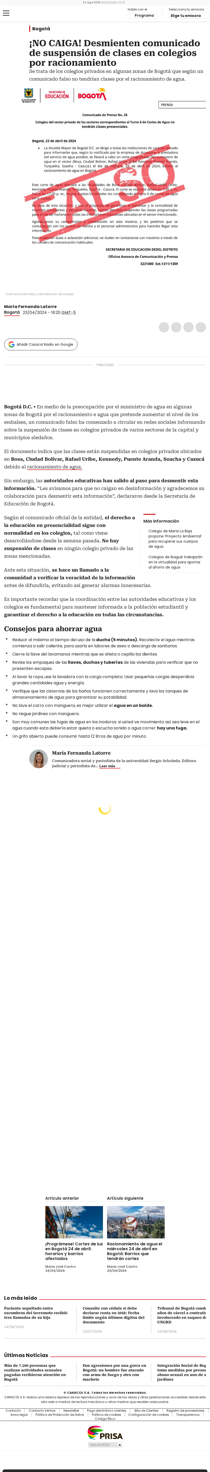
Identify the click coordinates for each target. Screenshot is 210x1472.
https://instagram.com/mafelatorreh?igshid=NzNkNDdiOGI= (66, 306)
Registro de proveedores (185, 1411)
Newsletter (71, 1411)
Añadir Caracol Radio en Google (45, 344)
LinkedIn (188, 327)
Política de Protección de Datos (60, 1415)
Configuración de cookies (148, 1415)
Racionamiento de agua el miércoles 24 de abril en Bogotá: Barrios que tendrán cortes (134, 1251)
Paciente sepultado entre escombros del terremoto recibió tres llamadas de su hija (35, 1313)
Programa (144, 15)
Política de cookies (106, 1415)
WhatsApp (201, 327)
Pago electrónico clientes (106, 1411)
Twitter (176, 327)
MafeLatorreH (60, 306)
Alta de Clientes (146, 1411)
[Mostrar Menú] (6, 13)
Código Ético (105, 1419)
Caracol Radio (24, 13)
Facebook (164, 327)
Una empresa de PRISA (105, 1432)
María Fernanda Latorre (30, 307)
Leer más (107, 766)
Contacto (13, 1411)
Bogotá (41, 29)
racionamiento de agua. (54, 466)
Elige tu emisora (186, 15)
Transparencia (188, 1415)
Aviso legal (19, 1415)
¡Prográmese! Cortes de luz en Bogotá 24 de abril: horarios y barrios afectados (74, 1251)
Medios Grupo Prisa (105, 1445)
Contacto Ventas (42, 1411)
